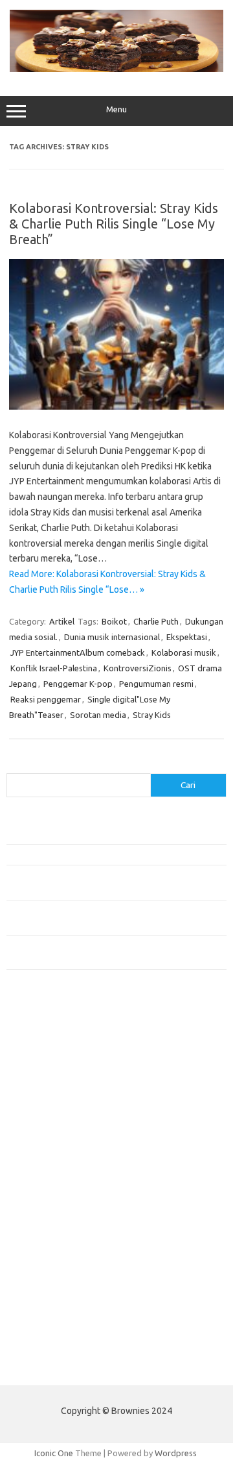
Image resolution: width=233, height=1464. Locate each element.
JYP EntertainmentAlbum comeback (77, 652)
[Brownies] (116, 69)
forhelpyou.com (43, 1235)
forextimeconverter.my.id (62, 1210)
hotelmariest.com (47, 1098)
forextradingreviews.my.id (64, 1185)
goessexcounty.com (52, 1073)
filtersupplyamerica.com (60, 1061)
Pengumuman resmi (156, 683)
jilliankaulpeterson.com (57, 1310)
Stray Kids (152, 714)
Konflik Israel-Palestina (53, 668)
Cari (13, 765)
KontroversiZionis (138, 668)
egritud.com (36, 1222)
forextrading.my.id (49, 1198)
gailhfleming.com (46, 1248)
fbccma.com (36, 1048)
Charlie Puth (156, 621)
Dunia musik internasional (112, 636)
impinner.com (38, 1135)
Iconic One (53, 1453)
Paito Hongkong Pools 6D (55, 1365)
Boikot (114, 621)
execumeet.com (44, 1035)
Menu (116, 109)
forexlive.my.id (42, 1173)
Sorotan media (98, 714)
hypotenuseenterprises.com (68, 1111)
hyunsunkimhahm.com (55, 1272)
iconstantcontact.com (54, 1123)
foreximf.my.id (41, 1160)
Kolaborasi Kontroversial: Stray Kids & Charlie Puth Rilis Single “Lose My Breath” (113, 224)
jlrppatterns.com (45, 1322)
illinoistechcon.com (49, 1298)
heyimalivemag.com (51, 1260)
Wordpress (176, 1453)
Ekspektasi (186, 636)
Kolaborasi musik (183, 652)
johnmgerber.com (47, 1335)
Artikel (61, 621)
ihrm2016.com (41, 1285)
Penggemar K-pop (78, 683)
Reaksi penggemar (45, 699)
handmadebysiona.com (57, 1085)
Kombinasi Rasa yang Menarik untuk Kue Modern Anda (107, 854)
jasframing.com (42, 1148)
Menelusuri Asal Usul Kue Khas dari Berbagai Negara (103, 832)
